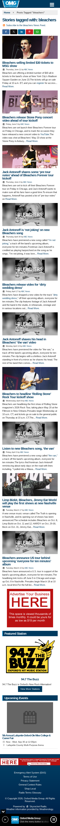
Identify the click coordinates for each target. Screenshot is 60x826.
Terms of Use (30, 776)
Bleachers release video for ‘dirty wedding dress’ (24, 286)
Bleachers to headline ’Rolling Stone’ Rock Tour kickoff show (26, 395)
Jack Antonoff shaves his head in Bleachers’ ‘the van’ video (24, 341)
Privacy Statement (30, 780)
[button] (51, 3)
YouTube (44, 134)
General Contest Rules (30, 784)
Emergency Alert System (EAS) (30, 772)
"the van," (53, 455)
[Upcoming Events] (30, 717)
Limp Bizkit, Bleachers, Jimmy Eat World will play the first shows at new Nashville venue (29, 503)
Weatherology (46, 809)
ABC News (28, 69)
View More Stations (30, 689)
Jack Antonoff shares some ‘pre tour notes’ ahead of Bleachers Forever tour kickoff (28, 175)
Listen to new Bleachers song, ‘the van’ (28, 448)
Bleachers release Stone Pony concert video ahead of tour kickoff (27, 119)
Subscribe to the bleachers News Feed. (26, 25)
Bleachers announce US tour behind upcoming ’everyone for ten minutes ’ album (26, 561)
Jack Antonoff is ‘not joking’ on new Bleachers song (26, 231)
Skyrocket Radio (37, 806)
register (40, 83)
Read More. (8, 86)
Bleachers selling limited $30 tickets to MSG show (27, 64)
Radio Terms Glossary (30, 792)
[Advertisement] (30, 608)
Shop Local (30, 788)
